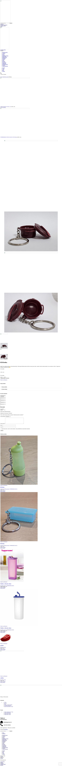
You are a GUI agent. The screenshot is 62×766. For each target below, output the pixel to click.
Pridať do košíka (3, 378)
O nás (5, 702)
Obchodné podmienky (7, 705)
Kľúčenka (2, 487)
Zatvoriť (1, 756)
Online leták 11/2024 (7, 714)
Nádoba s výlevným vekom (5, 583)
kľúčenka (1, 545)
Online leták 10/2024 (7, 713)
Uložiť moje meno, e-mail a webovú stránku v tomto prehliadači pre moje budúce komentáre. (16, 428)
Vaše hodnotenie (3, 416)
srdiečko (2, 678)
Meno (1, 425)
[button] (31, 387)
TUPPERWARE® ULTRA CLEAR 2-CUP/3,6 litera (8, 137)
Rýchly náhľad (2, 491)
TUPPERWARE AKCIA (13, 545)
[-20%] (12, 581)
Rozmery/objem (4, 389)
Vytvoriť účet (2, 761)
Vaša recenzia (2, 423)
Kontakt (5, 703)
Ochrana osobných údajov (8, 704)
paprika (2, 645)
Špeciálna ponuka (6, 545)
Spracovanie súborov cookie (8, 706)
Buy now (7, 378)
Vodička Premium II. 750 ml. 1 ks (5, 106)
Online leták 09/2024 (7, 712)
